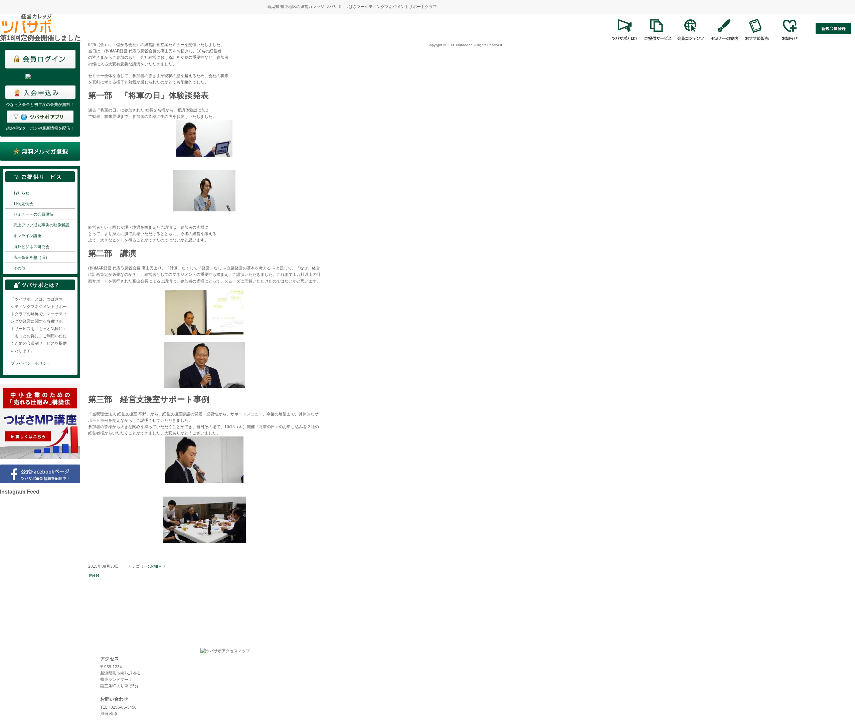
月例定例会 (23, 203)
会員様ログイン (20, 678)
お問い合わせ (18, 715)
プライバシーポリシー (31, 363)
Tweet (93, 575)
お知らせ (21, 193)
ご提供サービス (20, 668)
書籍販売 (14, 706)
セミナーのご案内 (22, 696)
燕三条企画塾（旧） (31, 257)
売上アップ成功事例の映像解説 (41, 225)
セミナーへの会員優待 (33, 214)
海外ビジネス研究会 (31, 246)
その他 (19, 268)
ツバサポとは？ (20, 659)
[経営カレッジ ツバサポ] (26, 30)
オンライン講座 (27, 235)
